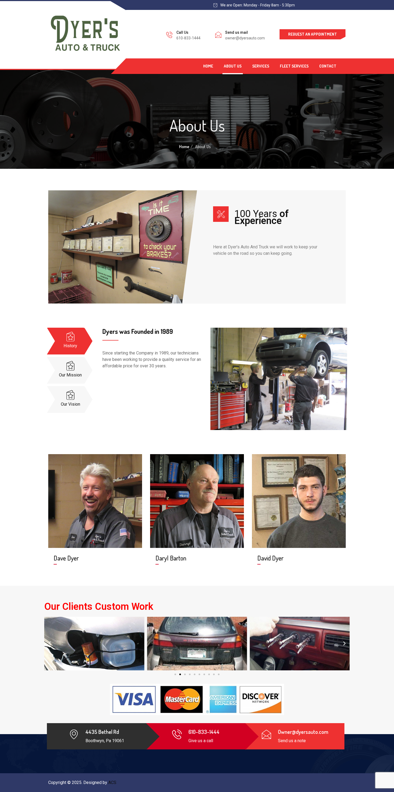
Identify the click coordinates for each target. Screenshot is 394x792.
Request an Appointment (312, 34)
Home (208, 66)
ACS (112, 782)
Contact (327, 66)
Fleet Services (294, 66)
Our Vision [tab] (70, 404)
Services (260, 66)
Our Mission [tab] (70, 375)
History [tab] (70, 345)
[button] (175, 674)
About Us (232, 66)
